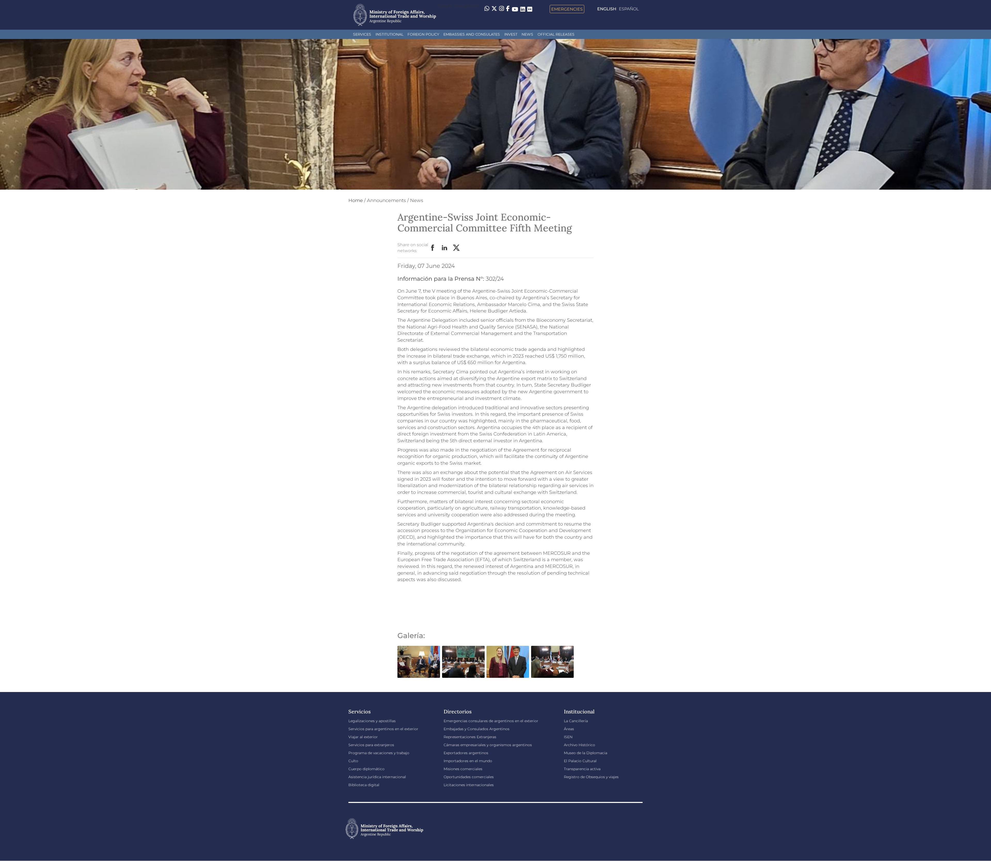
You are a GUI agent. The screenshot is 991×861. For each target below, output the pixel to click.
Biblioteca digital (363, 785)
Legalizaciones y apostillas (372, 721)
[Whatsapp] (486, 9)
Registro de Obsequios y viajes (591, 777)
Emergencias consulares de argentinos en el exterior (491, 721)
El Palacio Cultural (580, 761)
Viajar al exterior (363, 737)
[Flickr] (529, 9)
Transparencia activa (582, 769)
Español (629, 8)
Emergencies (567, 9)
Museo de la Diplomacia (585, 753)
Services (362, 34)
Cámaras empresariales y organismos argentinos (488, 745)
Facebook (432, 248)
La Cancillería (576, 721)
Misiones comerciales (463, 769)
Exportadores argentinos (466, 753)
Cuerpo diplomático (366, 769)
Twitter (456, 248)
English (606, 8)
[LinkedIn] (522, 9)
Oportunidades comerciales (469, 777)
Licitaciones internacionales (469, 785)
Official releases (556, 34)
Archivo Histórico (579, 745)
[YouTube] (515, 9)
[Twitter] (494, 9)
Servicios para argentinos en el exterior (383, 729)
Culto (353, 761)
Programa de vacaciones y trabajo (378, 753)
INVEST (510, 34)
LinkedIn (444, 248)
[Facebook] (508, 9)
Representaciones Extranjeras (470, 737)
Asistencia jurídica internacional (377, 777)
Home (355, 200)
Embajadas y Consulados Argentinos (476, 729)
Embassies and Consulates (471, 34)
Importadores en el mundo (468, 761)
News (527, 34)
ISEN (568, 737)
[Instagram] (501, 9)
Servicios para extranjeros (371, 745)
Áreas (569, 729)
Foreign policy (423, 34)
